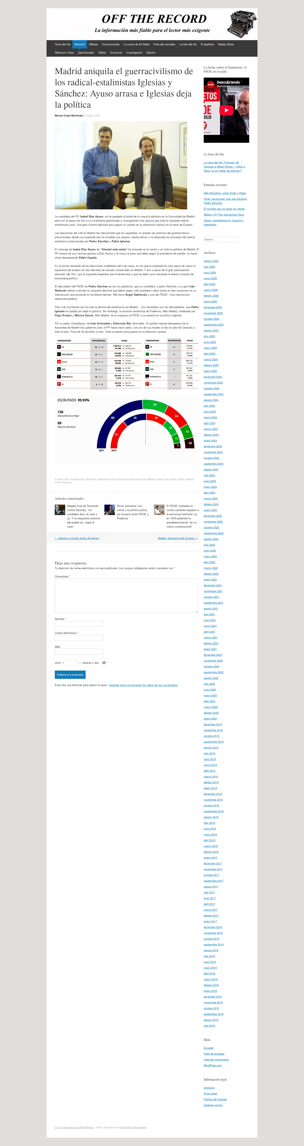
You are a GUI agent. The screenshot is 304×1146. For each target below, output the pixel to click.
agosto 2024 (211, 400)
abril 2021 (209, 632)
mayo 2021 (210, 626)
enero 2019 (210, 788)
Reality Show (226, 44)
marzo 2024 (211, 429)
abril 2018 (209, 840)
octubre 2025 (211, 319)
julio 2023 (209, 475)
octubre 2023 (211, 458)
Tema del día (62, 44)
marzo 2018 (211, 846)
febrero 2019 (211, 782)
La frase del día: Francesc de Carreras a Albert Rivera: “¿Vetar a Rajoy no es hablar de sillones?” (224, 166)
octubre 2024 (211, 388)
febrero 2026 (211, 296)
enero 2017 (210, 921)
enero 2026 (210, 301)
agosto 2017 (211, 886)
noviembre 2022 (213, 521)
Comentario (62, 576)
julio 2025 (209, 336)
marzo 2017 (211, 910)
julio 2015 (209, 1025)
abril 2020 (209, 701)
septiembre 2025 (214, 324)
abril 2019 (209, 771)
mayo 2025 (210, 348)
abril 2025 (209, 353)
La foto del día (188, 44)
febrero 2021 (211, 643)
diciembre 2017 (213, 863)
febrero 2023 (211, 504)
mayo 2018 (210, 834)
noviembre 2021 (213, 591)
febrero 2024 (211, 435)
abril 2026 (209, 284)
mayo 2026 (210, 278)
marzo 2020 (211, 707)
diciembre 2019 (213, 724)
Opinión (151, 52)
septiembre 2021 (214, 603)
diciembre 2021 (213, 585)
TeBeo (102, 52)
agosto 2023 (211, 469)
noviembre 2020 (213, 660)
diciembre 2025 (213, 307)
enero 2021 (210, 649)
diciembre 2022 (213, 516)
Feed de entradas (214, 1054)
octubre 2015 (211, 1008)
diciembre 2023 (213, 446)
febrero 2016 (211, 985)
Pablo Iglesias (186, 479)
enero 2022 (210, 579)
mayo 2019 (210, 765)
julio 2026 (209, 267)
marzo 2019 (211, 776)
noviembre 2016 (213, 933)
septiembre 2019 (214, 742)
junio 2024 (210, 411)
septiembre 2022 (214, 533)
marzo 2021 (211, 637)
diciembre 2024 (213, 377)
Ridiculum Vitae (64, 52)
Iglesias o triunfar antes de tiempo (77, 538)
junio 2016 (210, 962)
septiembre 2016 (214, 944)
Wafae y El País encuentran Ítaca (224, 214)
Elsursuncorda (110, 44)
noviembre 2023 (213, 452)
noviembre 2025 (213, 313)
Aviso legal (210, 1093)
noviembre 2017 (213, 869)
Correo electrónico (66, 633)
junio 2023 (210, 481)
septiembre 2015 (214, 1014)
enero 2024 (210, 440)
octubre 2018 (211, 805)
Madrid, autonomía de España (177, 538)
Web (57, 647)
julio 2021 (209, 614)
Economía (116, 52)
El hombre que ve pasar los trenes (224, 209)
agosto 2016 (211, 950)
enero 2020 (210, 718)
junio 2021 (210, 620)
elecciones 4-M (106, 479)
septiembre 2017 (214, 881)
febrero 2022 (211, 574)
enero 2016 (210, 991)
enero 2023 (210, 510)
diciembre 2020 (213, 655)
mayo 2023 (210, 487)
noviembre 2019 (213, 730)
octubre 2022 (211, 527)
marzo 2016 (211, 979)
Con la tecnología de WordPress (74, 1127)
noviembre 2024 (213, 382)
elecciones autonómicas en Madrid (135, 479)
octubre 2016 (211, 939)
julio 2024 (209, 406)
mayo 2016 (210, 968)
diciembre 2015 (213, 996)
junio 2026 (210, 272)
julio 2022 (209, 545)
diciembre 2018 (213, 794)
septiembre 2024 (214, 394)
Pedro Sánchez (63, 482)
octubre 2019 (211, 736)
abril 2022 (209, 562)
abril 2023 (209, 492)
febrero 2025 (211, 365)
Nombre (60, 619)
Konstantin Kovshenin (134, 1127)
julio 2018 (209, 823)
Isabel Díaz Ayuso (166, 479)
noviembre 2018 (213, 800)
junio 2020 (210, 689)
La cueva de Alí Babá (136, 44)
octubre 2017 (211, 875)
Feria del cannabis (164, 44)
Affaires (93, 44)
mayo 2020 (210, 695)
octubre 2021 (211, 597)
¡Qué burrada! (86, 52)
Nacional (79, 44)
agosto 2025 (211, 330)
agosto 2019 (211, 747)
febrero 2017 (211, 915)
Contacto (209, 1088)
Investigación (134, 52)
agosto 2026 (211, 261)
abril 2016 (209, 973)
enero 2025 (210, 371)
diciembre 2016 (213, 927)
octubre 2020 (211, 666)
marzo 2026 (211, 290)
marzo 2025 (211, 359)
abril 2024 (209, 423)
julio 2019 (209, 753)
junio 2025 (210, 342)
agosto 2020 (211, 678)
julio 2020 (209, 684)
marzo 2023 (211, 498)
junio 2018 (210, 828)
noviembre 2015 (213, 1002)
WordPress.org (212, 1065)
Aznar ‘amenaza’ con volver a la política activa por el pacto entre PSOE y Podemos (132, 512)
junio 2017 (210, 898)
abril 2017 (209, 904)
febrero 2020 (211, 713)
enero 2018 (210, 857)
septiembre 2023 (214, 464)
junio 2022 (210, 550)
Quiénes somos (213, 1105)
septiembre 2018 (214, 811)
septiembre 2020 (214, 672)
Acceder (209, 1048)
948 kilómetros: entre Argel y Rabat (225, 193)
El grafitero (207, 44)
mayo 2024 (210, 417)
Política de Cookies (215, 1099)
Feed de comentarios (216, 1059)
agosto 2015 (211, 1020)
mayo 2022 (210, 556)
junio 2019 (210, 759)
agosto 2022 (211, 539)
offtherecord (72, 22)
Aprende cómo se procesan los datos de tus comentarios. (143, 685)
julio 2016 (209, 956)
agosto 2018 (211, 817)
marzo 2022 (211, 568)
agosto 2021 (211, 608)
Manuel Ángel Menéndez (69, 115)
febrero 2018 (211, 852)
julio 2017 (209, 892)
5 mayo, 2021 (93, 115)
